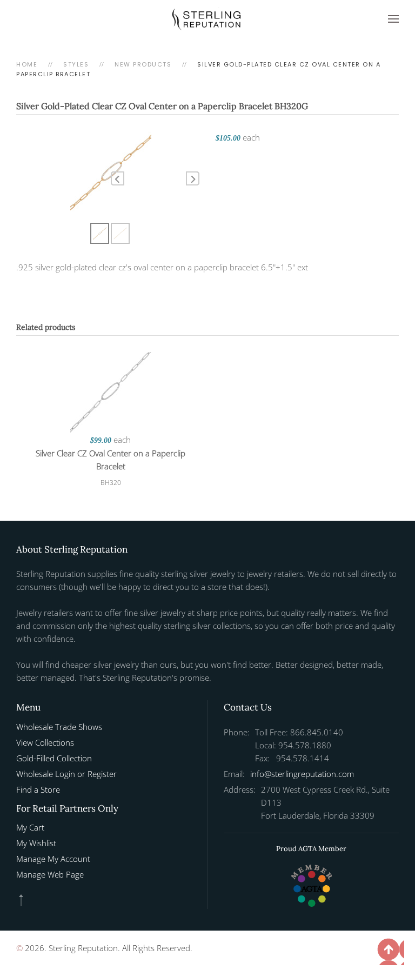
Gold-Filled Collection (54, 758)
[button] (393, 19)
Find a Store (38, 789)
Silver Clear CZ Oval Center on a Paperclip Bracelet (110, 460)
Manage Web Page (50, 874)
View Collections (45, 742)
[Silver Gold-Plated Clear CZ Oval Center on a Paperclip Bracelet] (110, 170)
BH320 (111, 482)
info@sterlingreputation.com (302, 773)
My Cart (30, 827)
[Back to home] (207, 19)
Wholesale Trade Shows (59, 726)
